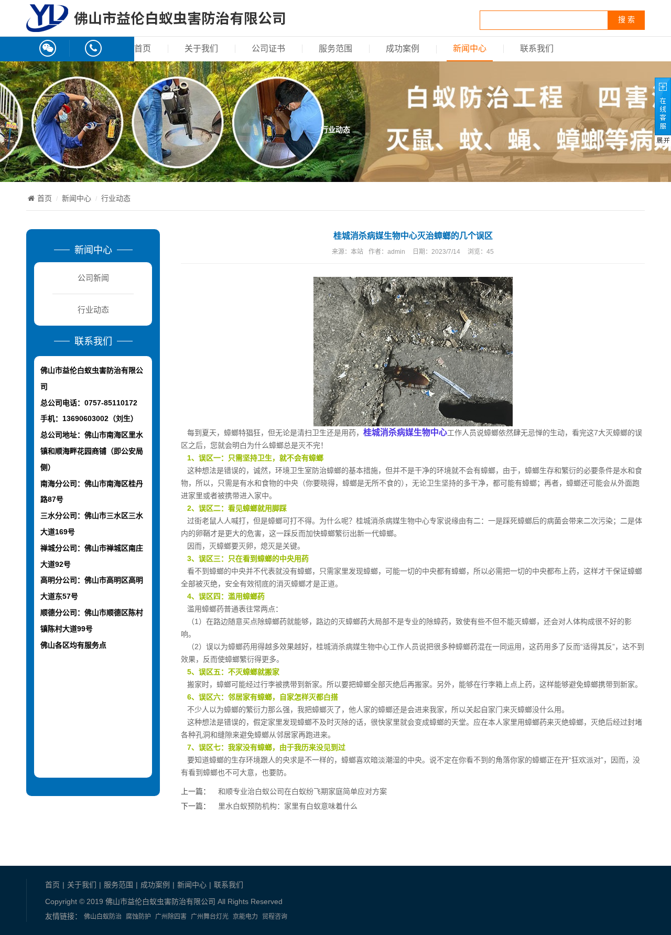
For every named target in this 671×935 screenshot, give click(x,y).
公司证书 (268, 48)
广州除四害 (171, 916)
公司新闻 (93, 277)
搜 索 (626, 20)
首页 (142, 48)
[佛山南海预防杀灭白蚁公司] (155, 26)
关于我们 (201, 48)
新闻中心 (469, 48)
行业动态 (116, 198)
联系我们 (537, 48)
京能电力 (245, 916)
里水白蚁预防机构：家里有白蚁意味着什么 (288, 806)
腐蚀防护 (138, 916)
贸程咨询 (274, 916)
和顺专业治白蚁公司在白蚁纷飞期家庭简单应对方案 (302, 791)
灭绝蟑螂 (568, 722)
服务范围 (335, 48)
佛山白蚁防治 (103, 916)
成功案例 (402, 48)
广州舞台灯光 (210, 916)
